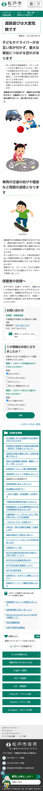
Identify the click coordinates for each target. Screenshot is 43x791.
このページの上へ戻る (30, 424)
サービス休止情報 (8, 736)
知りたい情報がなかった (18, 386)
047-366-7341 (22, 325)
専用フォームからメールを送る (24, 335)
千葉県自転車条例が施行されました (21, 502)
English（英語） (21, 670)
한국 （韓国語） (21, 686)
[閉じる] (3, 773)
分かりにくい (14, 382)
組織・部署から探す (14, 782)
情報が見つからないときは (20, 662)
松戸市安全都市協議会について (19, 565)
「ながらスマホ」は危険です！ (19, 522)
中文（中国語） (20, 678)
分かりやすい (14, 374)
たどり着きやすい (16, 401)
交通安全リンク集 (14, 548)
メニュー (38, 6)
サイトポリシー (7, 730)
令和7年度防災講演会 (15, 628)
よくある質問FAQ (19, 654)
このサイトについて (9, 728)
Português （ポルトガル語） (20, 710)
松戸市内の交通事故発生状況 (18, 560)
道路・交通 (30, 12)
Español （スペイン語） (21, 702)
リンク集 (22, 736)
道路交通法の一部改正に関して (20, 535)
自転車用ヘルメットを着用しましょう (22, 474)
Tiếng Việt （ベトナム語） (20, 694)
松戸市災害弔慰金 (14, 570)
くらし (19, 12)
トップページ (6, 12)
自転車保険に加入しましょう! (19, 484)
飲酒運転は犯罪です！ (15, 489)
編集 (37, 636)
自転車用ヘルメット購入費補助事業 (21, 469)
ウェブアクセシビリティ (11, 733)
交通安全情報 (6, 15)
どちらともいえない (17, 378)
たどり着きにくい (16, 409)
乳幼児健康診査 (13, 622)
